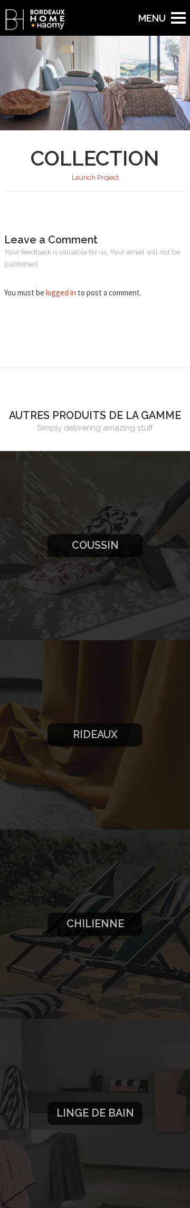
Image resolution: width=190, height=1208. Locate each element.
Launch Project (95, 177)
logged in (61, 293)
